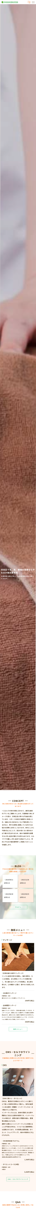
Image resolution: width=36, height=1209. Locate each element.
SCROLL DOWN (18, 785)
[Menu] (33, 2)
